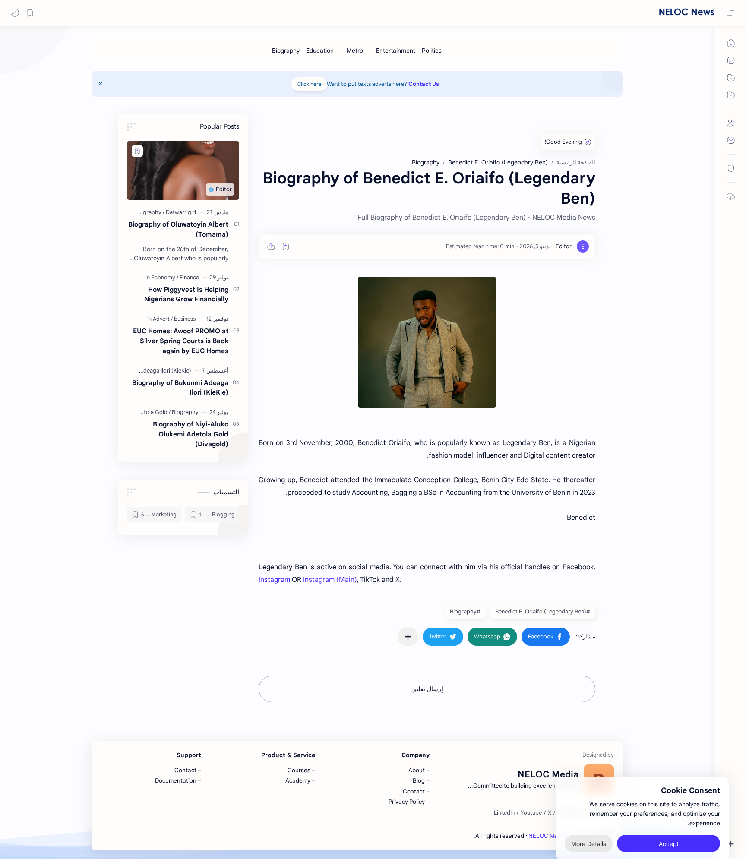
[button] (15, 12)
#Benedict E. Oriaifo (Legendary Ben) (542, 611)
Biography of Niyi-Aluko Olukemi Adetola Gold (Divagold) (190, 434)
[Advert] (163, 318)
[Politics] (432, 50)
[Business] (185, 318)
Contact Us (423, 84)
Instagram (274, 579)
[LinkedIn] (504, 812)
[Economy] (164, 277)
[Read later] (285, 246)
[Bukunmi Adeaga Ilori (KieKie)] (154, 370)
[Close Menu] (100, 84)
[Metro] (355, 50)
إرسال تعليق (427, 689)
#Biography (465, 611)
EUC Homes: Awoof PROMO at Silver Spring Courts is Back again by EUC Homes (180, 341)
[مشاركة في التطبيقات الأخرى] (408, 637)
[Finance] (189, 277)
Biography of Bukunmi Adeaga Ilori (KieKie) (180, 388)
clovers (464, 836)
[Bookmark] (29, 12)
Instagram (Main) (330, 579)
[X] (549, 812)
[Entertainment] (395, 50)
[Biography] (286, 50)
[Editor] (564, 246)
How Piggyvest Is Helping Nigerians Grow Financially (186, 294)
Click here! (309, 84)
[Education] (320, 50)
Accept (669, 824)
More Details (588, 824)
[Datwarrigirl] (181, 212)
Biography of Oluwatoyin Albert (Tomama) (178, 229)
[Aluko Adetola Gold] (144, 412)
